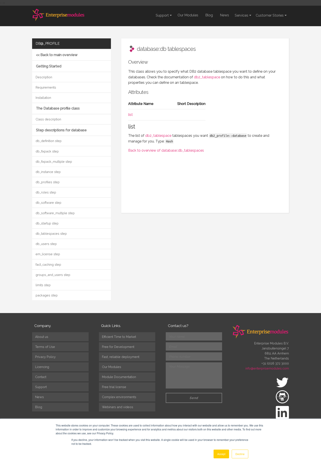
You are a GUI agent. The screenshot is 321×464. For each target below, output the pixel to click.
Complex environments (119, 397)
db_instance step (48, 172)
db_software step (48, 202)
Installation (43, 97)
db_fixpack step (47, 151)
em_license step (48, 254)
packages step (47, 295)
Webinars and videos (117, 407)
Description (44, 77)
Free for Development (118, 347)
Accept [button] (221, 454)
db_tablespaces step (51, 233)
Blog (209, 15)
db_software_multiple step (55, 213)
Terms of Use (45, 347)
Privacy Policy (45, 357)
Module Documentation (119, 377)
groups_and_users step (53, 275)
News (224, 15)
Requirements (46, 87)
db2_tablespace (207, 77)
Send (194, 398)
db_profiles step (48, 182)
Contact (40, 377)
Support (41, 387)
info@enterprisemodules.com (267, 368)
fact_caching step (48, 264)
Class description (48, 119)
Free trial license (114, 387)
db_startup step (47, 223)
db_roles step (46, 192)
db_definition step (49, 141)
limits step (43, 285)
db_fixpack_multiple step (54, 161)
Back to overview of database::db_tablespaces (166, 150)
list (130, 115)
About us (41, 337)
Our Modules (188, 15)
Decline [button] (240, 454)
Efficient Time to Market (119, 337)
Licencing (42, 367)
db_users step (46, 244)
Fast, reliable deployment (120, 357)
